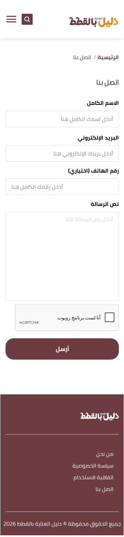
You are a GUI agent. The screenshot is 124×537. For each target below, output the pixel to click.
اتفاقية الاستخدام (93, 477)
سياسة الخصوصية (92, 466)
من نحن (104, 454)
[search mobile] (27, 19)
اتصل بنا (104, 489)
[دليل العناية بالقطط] (93, 19)
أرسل (62, 348)
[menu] (11, 19)
